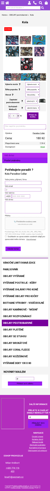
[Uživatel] (30, 3)
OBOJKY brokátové (15, 343)
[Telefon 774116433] (36, 5)
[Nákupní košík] (47, 3)
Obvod (8, 95)
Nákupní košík (37, 442)
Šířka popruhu (12, 89)
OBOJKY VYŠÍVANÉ (14, 276)
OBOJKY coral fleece (16, 349)
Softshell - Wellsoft (13, 108)
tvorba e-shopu (16, 488)
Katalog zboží (37, 439)
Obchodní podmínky (37, 445)
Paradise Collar (39, 133)
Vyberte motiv (12, 84)
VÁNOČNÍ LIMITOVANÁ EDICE (19, 262)
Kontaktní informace (37, 448)
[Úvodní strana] (8, 3)
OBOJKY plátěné (13, 329)
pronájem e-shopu (28, 488)
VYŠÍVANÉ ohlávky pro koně (20, 289)
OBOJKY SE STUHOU (14, 336)
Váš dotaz (9, 155)
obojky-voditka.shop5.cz (21, 486)
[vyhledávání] (42, 3)
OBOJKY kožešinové (15, 356)
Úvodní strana (37, 437)
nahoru (46, 487)
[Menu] (2, 3)
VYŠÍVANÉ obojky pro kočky (20, 296)
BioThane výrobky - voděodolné (23, 302)
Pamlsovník (10, 269)
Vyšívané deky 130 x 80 (17, 363)
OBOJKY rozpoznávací (17, 316)
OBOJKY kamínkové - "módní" (20, 309)
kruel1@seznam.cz (14, 477)
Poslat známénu (12, 160)
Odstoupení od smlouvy (37, 451)
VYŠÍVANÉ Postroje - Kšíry (20, 282)
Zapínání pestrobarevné (13, 101)
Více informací (31, 239)
